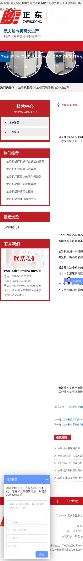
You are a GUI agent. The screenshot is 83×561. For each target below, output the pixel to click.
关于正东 (57, 58)
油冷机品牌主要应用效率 (21, 184)
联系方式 (77, 58)
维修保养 (13, 122)
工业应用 (25, 58)
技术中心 (46, 58)
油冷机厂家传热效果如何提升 (24, 176)
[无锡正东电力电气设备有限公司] (23, 16)
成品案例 (36, 58)
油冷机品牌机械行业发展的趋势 (25, 161)
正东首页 (5, 58)
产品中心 (15, 58)
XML (80, 3)
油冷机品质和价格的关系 (21, 199)
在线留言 (67, 58)
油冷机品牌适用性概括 (19, 191)
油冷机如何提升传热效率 (21, 168)
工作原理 (13, 132)
